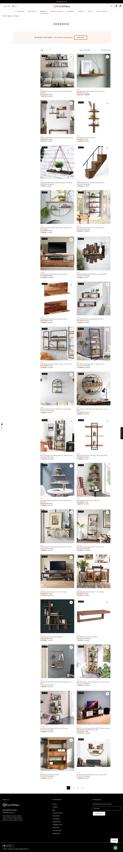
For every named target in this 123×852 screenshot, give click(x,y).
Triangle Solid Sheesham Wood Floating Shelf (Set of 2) (56, 182)
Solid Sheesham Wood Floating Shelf (87, 637)
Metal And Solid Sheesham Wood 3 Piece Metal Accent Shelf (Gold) (55, 228)
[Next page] (82, 788)
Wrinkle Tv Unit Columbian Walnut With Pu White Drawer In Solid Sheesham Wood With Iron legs (93, 729)
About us (55, 804)
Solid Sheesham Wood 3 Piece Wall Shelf (88, 500)
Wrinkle (42, 89)
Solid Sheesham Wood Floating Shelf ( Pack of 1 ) (91, 91)
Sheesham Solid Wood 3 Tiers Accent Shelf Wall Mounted (56, 138)
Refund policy (56, 827)
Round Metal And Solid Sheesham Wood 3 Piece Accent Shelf (92, 409)
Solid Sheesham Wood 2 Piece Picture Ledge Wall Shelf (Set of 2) (56, 92)
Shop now (80, 37)
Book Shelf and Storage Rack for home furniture (91, 227)
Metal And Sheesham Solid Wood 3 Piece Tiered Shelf (92, 455)
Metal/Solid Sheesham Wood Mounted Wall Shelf (90, 182)
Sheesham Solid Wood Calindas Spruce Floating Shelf (92, 274)
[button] (7, 6)
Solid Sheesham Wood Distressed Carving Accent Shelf (55, 547)
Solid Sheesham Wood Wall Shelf (86, 138)
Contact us (55, 807)
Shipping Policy (57, 822)
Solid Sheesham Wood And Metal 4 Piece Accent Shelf (55, 364)
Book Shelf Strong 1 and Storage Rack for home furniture (93, 682)
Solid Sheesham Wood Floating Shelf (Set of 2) (90, 319)
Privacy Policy (56, 816)
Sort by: (81, 50)
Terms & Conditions (58, 813)
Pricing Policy (56, 819)
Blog (54, 810)
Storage (16, 16)
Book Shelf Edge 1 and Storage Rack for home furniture (56, 455)
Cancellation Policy (57, 824)
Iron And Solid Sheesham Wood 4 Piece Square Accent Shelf (55, 682)
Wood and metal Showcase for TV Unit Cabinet (53, 592)
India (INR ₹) (9, 846)
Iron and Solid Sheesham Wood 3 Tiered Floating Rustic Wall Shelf (56, 501)
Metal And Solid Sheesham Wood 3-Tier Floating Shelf (55, 409)
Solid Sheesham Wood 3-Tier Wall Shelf (51, 637)
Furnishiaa (79, 226)
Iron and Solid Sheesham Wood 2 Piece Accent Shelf (92, 774)
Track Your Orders (57, 830)
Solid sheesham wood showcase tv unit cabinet (54, 274)
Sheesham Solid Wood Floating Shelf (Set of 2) (53, 319)
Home (4, 16)
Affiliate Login (56, 833)
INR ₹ (15, 6)
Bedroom (9, 16)
